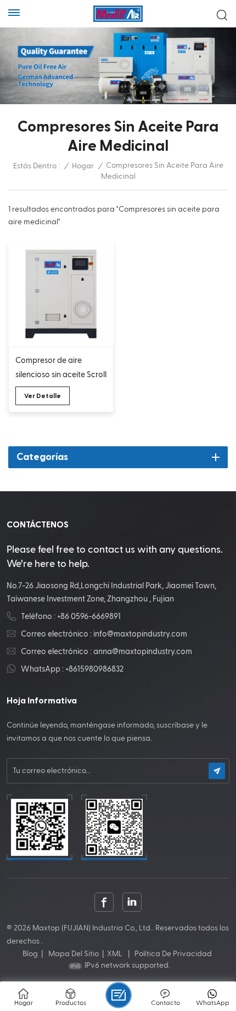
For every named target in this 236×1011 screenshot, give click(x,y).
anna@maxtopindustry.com (142, 652)
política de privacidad (173, 954)
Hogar (83, 166)
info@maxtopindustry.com (140, 634)
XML (114, 954)
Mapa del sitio (73, 954)
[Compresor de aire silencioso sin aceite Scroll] (61, 294)
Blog (30, 954)
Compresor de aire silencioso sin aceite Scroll (60, 367)
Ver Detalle (42, 396)
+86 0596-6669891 (89, 616)
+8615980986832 (94, 669)
